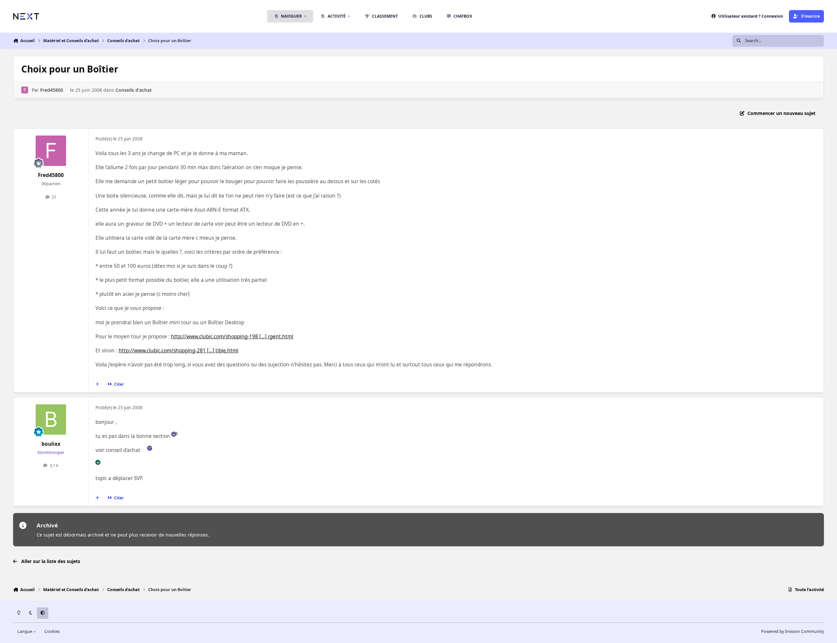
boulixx (51, 444)
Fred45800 (51, 90)
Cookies (52, 631)
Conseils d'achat (133, 90)
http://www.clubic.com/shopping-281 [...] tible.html (178, 350)
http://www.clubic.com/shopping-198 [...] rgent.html (232, 336)
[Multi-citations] (97, 384)
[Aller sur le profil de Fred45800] (24, 90)
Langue (25, 631)
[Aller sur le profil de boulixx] (51, 419)
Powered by (792, 631)
